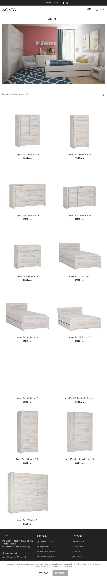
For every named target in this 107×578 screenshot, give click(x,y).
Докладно (44, 573)
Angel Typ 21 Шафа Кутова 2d (79, 459)
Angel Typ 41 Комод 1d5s (27, 215)
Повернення (43, 546)
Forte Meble (77, 546)
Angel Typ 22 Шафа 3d (27, 520)
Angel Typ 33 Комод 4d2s (27, 154)
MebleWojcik (78, 541)
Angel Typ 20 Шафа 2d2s (27, 459)
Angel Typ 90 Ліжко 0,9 (79, 276)
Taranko (76, 551)
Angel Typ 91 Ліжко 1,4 (27, 337)
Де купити (77, 556)
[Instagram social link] (67, 3)
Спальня (16, 94)
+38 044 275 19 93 (52, 3)
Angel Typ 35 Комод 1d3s (79, 154)
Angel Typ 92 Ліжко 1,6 (79, 337)
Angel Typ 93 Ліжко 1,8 (27, 398)
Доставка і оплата (45, 541)
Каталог (6, 94)
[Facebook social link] (63, 3)
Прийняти (60, 573)
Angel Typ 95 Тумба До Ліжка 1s (80, 398)
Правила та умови (46, 551)
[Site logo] (9, 9)
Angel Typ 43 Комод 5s (27, 276)
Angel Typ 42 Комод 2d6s (79, 215)
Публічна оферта (45, 556)
